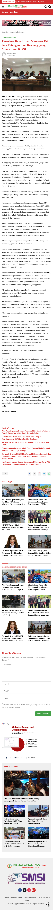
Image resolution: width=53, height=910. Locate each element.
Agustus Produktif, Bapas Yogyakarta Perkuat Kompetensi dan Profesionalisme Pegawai (37, 821)
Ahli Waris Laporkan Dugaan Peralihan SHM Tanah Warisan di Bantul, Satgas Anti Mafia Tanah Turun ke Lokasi (26, 432)
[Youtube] (34, 890)
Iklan (27, 900)
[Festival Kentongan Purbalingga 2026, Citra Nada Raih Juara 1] (14, 811)
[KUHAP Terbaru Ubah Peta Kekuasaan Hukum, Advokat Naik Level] (13, 516)
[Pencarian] (49, 7)
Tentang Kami (16, 897)
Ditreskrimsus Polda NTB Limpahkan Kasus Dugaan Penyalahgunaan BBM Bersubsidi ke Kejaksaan (21, 438)
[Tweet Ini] (34, 474)
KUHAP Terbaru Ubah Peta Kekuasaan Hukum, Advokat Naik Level (25, 444)
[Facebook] (20, 890)
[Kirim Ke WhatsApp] (49, 474)
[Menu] (3, 6)
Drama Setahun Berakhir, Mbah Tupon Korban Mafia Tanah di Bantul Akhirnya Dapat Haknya (26, 449)
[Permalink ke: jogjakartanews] (4, 54)
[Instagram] (29, 890)
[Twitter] (24, 890)
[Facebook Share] (29, 474)
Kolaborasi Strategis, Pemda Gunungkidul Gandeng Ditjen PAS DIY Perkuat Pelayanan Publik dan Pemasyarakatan (26, 463)
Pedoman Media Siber (32, 897)
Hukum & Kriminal (9, 37)
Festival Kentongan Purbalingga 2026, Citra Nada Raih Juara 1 (13, 821)
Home (6, 897)
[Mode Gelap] (45, 7)
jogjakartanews (11, 53)
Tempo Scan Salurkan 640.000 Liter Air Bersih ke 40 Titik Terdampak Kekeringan (14, 844)
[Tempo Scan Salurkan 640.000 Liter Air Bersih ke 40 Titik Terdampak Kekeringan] (14, 833)
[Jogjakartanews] (16, 6)
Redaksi (45, 897)
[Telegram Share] (44, 474)
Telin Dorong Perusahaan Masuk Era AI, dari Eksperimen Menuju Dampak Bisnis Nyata (37, 844)
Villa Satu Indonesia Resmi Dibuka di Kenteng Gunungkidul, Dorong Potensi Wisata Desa (21, 800)
